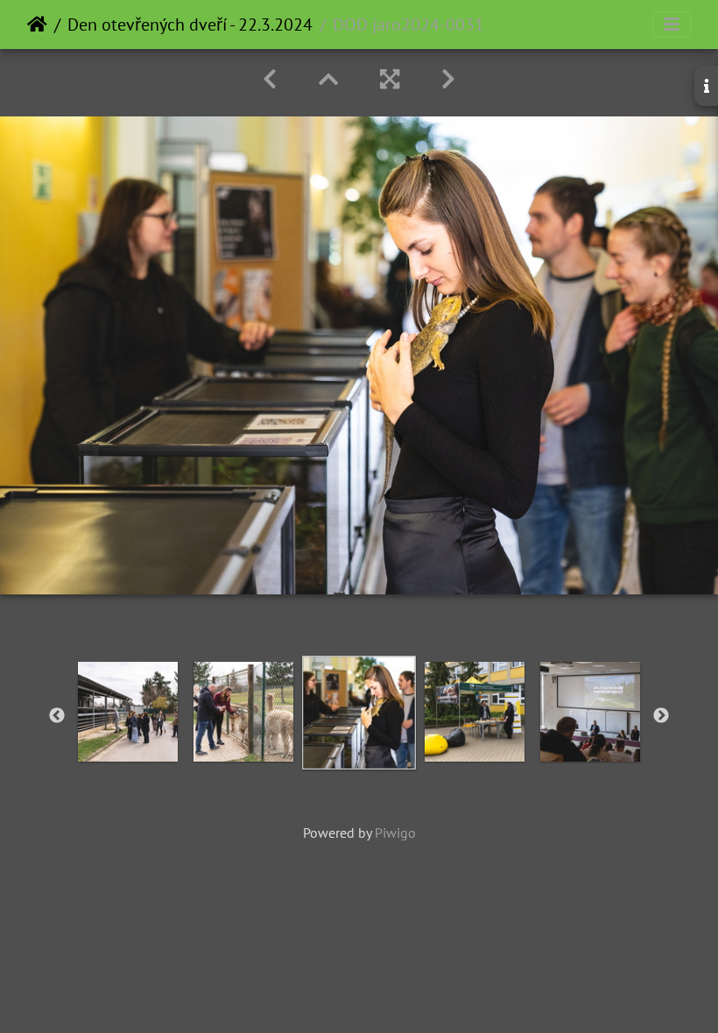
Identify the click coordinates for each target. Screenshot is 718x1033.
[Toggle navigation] (671, 24)
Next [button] (661, 716)
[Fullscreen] (389, 79)
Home (37, 24)
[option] (128, 711)
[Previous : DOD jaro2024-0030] (270, 79)
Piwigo (395, 832)
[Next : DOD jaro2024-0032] (448, 79)
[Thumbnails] (328, 79)
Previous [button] (57, 716)
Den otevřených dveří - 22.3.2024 (190, 24)
